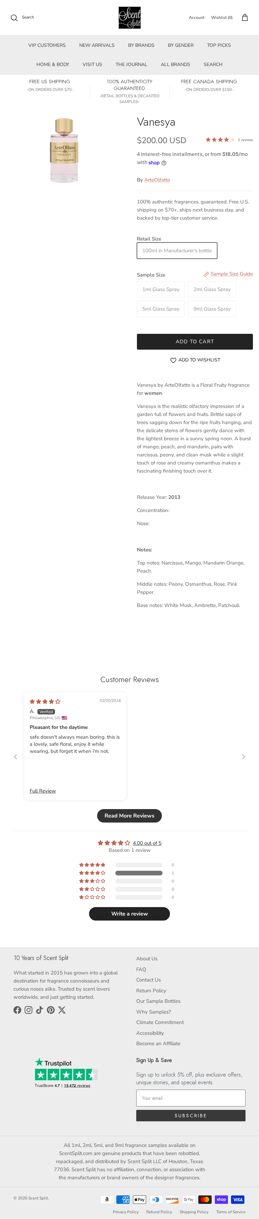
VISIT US (92, 64)
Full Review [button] (43, 791)
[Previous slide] (15, 756)
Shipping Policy (194, 1212)
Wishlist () (222, 17)
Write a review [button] (129, 914)
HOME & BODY (52, 64)
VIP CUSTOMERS (47, 45)
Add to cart (195, 341)
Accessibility (150, 1033)
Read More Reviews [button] (129, 816)
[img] (45, 701)
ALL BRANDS (175, 64)
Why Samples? (153, 1011)
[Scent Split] (130, 18)
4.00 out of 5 (147, 843)
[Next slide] (243, 756)
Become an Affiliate (158, 1043)
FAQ (141, 969)
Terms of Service (231, 1212)
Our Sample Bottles (158, 1001)
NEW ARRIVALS (97, 45)
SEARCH (213, 64)
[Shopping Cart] (243, 17)
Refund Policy (159, 1212)
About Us (146, 958)
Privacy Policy (126, 1212)
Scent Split (38, 1198)
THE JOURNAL (131, 64)
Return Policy (151, 990)
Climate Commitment (160, 1022)
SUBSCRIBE (191, 1115)
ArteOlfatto (157, 180)
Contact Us (148, 979)
